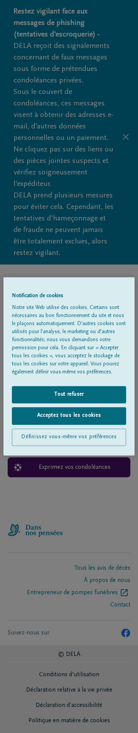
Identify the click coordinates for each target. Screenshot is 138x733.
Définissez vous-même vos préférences (69, 437)
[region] (69, 366)
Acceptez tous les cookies (69, 416)
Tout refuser (69, 394)
